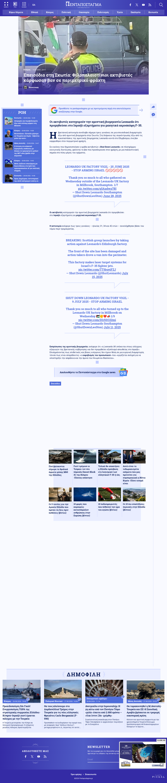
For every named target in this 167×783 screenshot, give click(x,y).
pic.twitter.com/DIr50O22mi (97, 320)
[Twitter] (137, 5)
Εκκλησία (136, 12)
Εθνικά (34, 12)
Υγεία (120, 12)
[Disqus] (97, 561)
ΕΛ (33, 4)
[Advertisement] (97, 419)
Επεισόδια (55, 383)
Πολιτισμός (103, 12)
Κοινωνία (153, 12)
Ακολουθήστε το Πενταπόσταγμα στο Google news (87, 372)
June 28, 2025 (112, 196)
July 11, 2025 (112, 327)
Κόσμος (50, 12)
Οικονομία (84, 12)
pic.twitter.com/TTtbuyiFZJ (97, 269)
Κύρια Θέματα (16, 12)
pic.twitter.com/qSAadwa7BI (97, 188)
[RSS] (150, 5)
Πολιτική (66, 12)
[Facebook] (130, 5)
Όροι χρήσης (76, 774)
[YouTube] (143, 5)
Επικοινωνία (90, 774)
